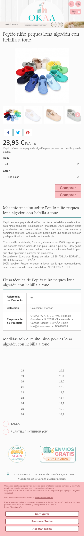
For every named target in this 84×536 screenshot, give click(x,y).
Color (6, 170)
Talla (6, 157)
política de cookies (44, 497)
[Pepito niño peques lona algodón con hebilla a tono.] (12, 115)
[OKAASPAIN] (42, 10)
